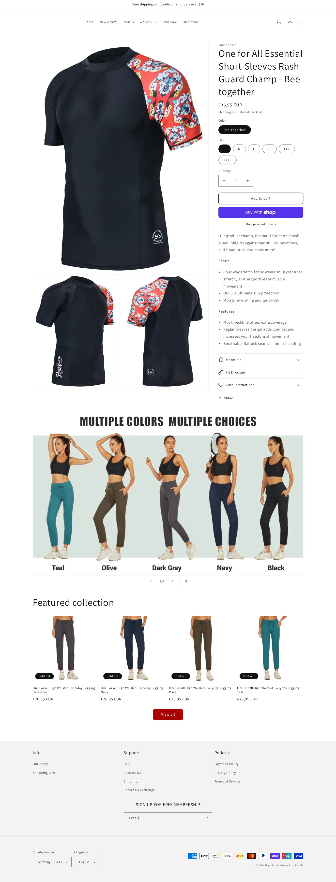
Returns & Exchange (139, 790)
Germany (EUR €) (50, 862)
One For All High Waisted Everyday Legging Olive (200, 690)
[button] (129, 22)
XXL (287, 149)
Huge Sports (272, 865)
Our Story (40, 764)
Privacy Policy (225, 772)
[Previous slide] (151, 581)
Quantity (224, 171)
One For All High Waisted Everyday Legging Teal (268, 690)
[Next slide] (172, 581)
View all (168, 714)
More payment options (261, 224)
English (84, 862)
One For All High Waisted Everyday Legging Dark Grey (64, 690)
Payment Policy (226, 764)
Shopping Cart (44, 772)
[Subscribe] (206, 818)
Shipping (224, 112)
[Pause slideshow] (185, 581)
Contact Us (132, 772)
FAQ (126, 764)
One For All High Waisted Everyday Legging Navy (132, 690)
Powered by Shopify (291, 865)
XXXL (227, 160)
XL (270, 149)
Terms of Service (227, 781)
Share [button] (228, 398)
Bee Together (235, 130)
